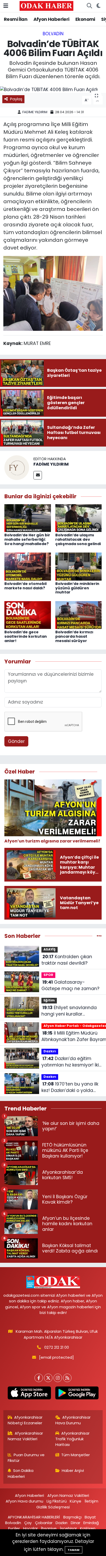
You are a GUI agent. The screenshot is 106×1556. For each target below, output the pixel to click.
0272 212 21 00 (56, 1347)
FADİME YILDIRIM (34, 112)
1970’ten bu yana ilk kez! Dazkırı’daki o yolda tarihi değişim (69, 1087)
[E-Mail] (37, 475)
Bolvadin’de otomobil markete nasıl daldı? (25, 586)
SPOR (48, 975)
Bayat (90, 1517)
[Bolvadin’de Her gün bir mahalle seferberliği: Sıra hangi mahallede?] (27, 518)
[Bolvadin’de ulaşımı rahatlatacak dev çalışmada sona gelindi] (78, 518)
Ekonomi (85, 19)
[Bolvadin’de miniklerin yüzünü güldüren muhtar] (78, 566)
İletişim (91, 1501)
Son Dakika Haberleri (21, 1473)
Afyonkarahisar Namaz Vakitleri (25, 1436)
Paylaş (16, 99)
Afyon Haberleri (51, 19)
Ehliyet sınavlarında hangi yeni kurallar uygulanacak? (69, 1011)
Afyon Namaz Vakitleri (68, 1495)
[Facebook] (38, 1378)
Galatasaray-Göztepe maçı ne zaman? (70, 985)
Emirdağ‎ (91, 1522)
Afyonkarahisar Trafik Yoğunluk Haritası (72, 1438)
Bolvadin (53, 34)
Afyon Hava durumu (24, 1501)
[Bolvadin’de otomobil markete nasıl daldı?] (27, 566)
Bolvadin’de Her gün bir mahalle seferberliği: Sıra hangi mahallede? (27, 539)
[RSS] (67, 1378)
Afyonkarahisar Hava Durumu (73, 1420)
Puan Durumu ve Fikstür (26, 1457)
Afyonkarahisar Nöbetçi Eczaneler (25, 1420)
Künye (75, 1501)
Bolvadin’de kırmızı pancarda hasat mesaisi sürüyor (74, 636)
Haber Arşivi (73, 1470)
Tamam (74, 1550)
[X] (48, 1378)
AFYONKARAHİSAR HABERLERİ (34, 1517)
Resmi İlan (15, 19)
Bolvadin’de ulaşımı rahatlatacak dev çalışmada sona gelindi (78, 539)
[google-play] (77, 1393)
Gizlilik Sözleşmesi (53, 1507)
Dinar (75, 1522)
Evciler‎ (14, 1528)
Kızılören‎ (87, 1528)
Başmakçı (72, 1517)
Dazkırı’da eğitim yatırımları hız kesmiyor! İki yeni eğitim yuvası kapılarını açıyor (70, 1062)
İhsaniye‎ (49, 1528)
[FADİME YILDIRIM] (16, 467)
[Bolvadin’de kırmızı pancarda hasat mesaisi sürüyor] (78, 615)
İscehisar (68, 1528)
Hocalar (30, 1528)
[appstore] (29, 1393)
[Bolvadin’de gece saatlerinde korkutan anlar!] (27, 615)
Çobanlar (43, 1522)
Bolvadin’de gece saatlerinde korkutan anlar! (25, 636)
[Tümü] (99, 936)
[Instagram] (58, 1378)
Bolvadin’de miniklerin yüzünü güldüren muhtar (77, 588)
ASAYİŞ (49, 949)
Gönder (16, 741)
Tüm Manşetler (75, 1454)
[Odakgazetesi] (46, 6)
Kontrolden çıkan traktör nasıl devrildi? (66, 960)
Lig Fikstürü (57, 1501)
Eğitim (49, 1000)
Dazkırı (49, 1051)
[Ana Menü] (5, 6)
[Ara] (89, 6)
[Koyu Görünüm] (98, 6)
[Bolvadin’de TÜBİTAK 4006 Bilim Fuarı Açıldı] (53, 89)
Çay (28, 1522)
